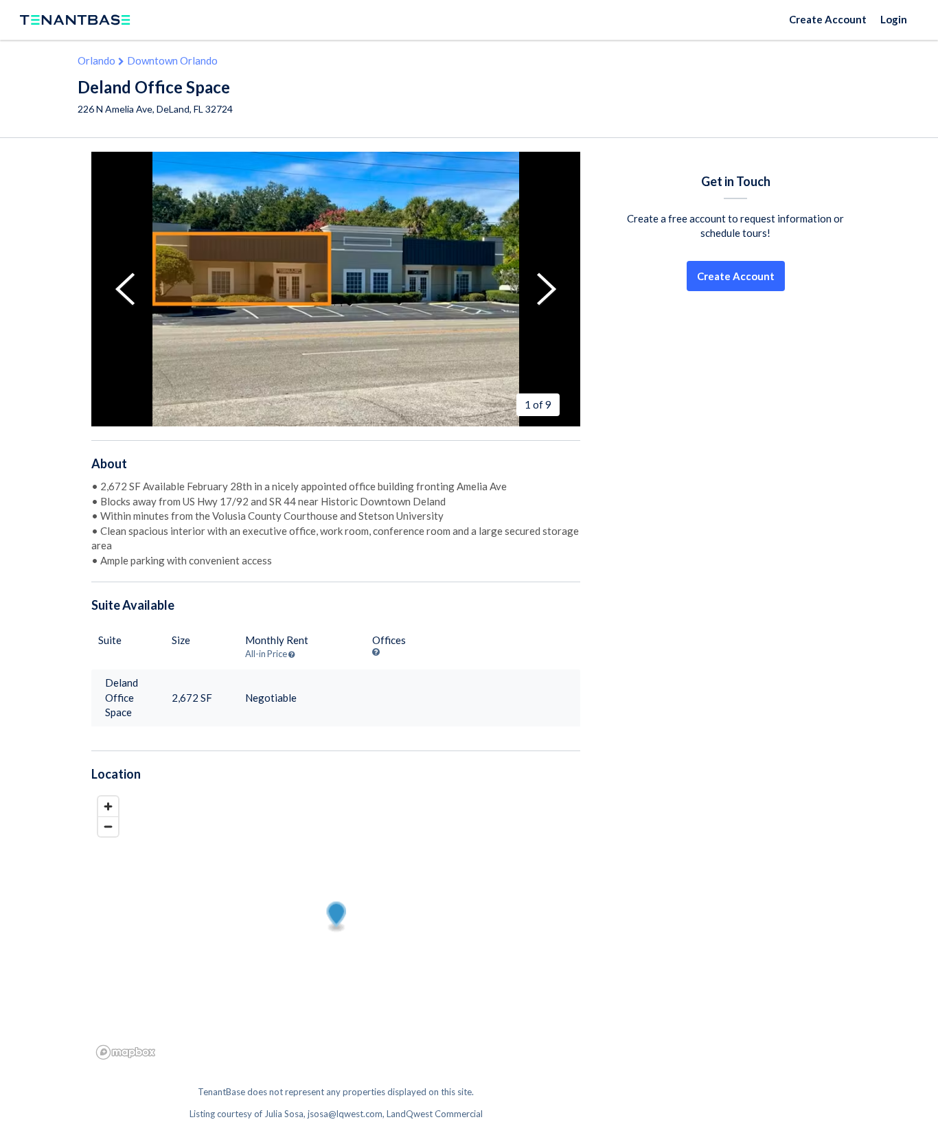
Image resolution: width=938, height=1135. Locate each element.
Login (893, 19)
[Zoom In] (108, 806)
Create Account (828, 19)
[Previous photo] (125, 289)
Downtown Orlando (172, 60)
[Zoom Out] (108, 826)
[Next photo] (546, 289)
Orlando (96, 60)
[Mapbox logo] (125, 1052)
